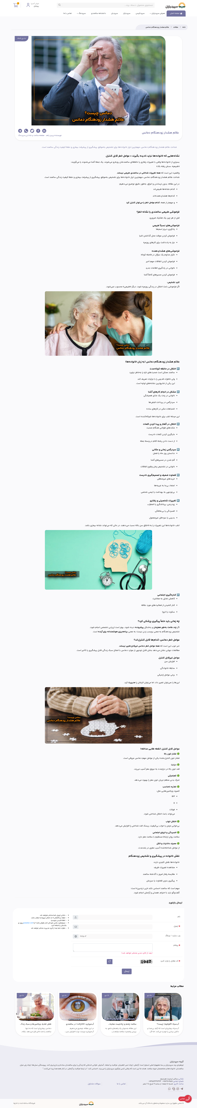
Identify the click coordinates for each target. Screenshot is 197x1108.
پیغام (175, 945)
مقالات (175, 27)
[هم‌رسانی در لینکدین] (44, 131)
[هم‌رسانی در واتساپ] (26, 131)
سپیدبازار (126, 13)
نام (179, 916)
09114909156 (168, 1081)
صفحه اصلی (174, 13)
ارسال (126, 971)
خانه (184, 27)
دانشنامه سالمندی (98, 13)
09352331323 (155, 1081)
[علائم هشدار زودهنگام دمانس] (86, 1103)
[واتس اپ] (169, 1089)
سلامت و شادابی (32, 135)
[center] (59, 5)
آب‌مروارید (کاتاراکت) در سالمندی (80, 1024)
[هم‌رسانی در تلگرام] (20, 131)
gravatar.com (28, 923)
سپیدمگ (82, 13)
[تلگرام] (182, 1089)
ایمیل (176, 926)
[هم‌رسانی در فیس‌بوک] (38, 131)
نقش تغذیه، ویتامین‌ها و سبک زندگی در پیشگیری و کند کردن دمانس (35, 1024)
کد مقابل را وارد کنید (169, 961)
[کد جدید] (109, 961)
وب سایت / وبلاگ (172, 935)
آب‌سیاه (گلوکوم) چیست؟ (168, 1024)
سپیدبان (114, 13)
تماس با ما (67, 13)
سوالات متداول (94, 1083)
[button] (180, 1014)
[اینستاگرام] (178, 1089)
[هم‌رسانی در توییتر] (32, 131)
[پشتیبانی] (173, 1089)
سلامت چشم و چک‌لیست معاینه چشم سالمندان (122, 1024)
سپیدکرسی (140, 13)
